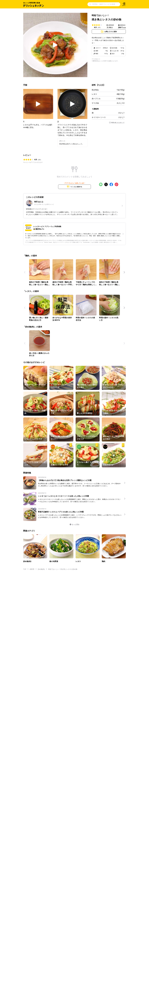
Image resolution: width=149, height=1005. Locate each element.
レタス (94, 94)
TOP (24, 569)
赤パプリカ (96, 98)
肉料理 (32, 569)
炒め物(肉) (41, 569)
